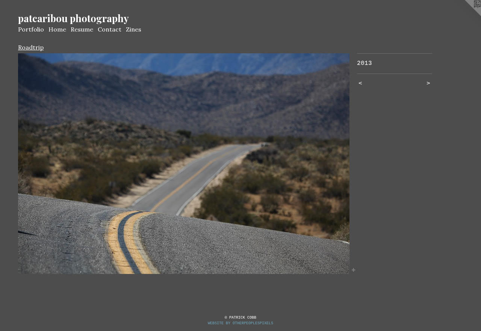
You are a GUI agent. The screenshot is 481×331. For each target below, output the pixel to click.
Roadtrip (31, 47)
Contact (109, 29)
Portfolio (31, 29)
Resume (82, 29)
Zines (133, 29)
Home (57, 29)
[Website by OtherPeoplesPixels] (466, 15)
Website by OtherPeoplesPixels (240, 323)
